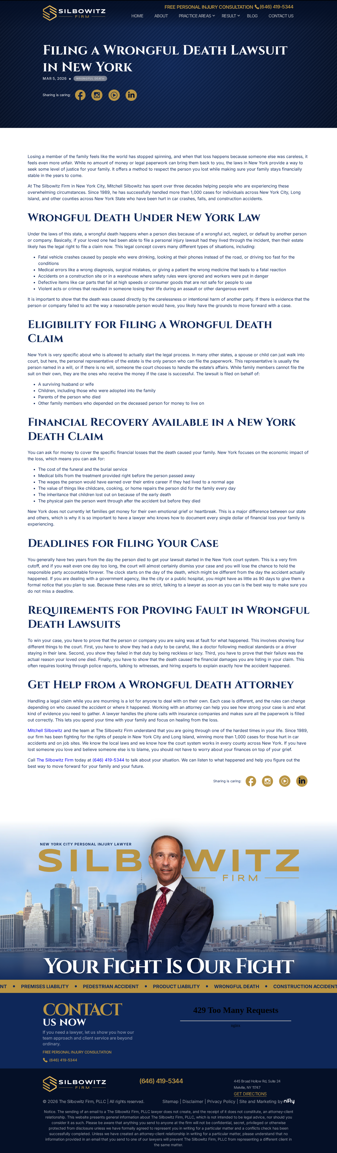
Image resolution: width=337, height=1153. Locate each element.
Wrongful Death (90, 78)
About (161, 15)
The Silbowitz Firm (55, 760)
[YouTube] (114, 95)
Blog (252, 15)
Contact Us (281, 15)
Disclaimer (192, 1101)
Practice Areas (195, 15)
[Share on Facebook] (80, 95)
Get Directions (250, 1093)
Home (137, 15)
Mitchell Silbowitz (45, 730)
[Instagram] (96, 94)
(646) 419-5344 (276, 6)
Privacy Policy (221, 1101)
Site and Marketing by (261, 1101)
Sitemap (170, 1101)
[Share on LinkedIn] (131, 95)
